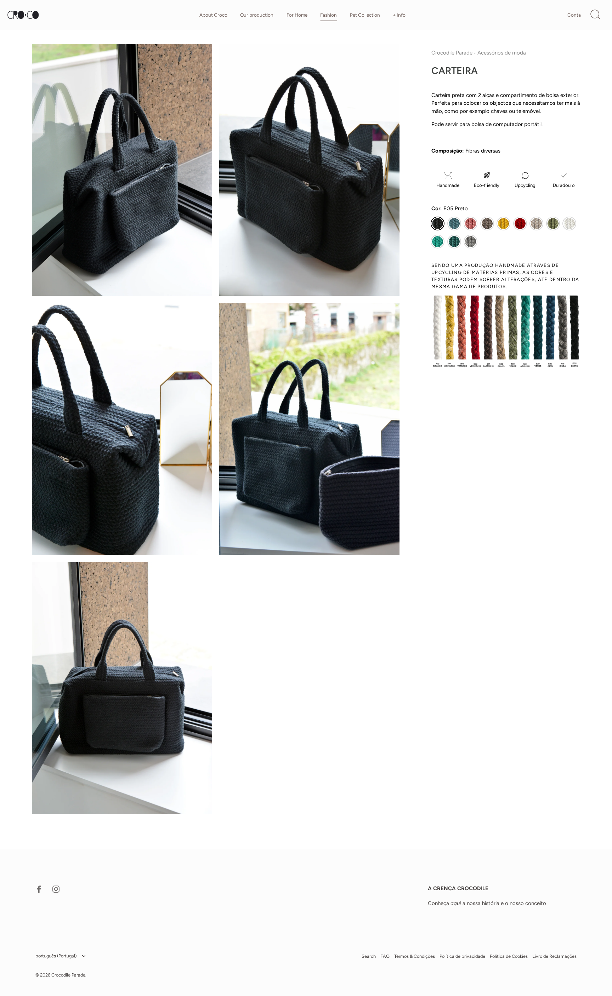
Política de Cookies (509, 956)
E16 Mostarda (503, 223)
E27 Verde (454, 241)
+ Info (399, 15)
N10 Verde (553, 223)
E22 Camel (536, 223)
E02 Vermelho (520, 223)
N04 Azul (454, 223)
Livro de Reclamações (554, 956)
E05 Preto (437, 223)
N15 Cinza (470, 241)
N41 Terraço (470, 223)
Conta (574, 15)
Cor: (449, 209)
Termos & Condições (414, 956)
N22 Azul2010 (437, 241)
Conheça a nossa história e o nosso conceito (487, 903)
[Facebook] (38, 889)
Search (369, 956)
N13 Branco (569, 223)
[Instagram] (56, 889)
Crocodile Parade (451, 53)
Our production (256, 15)
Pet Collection (365, 15)
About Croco (213, 15)
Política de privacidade (462, 956)
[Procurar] (595, 15)
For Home (297, 15)
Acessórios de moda (501, 53)
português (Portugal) (55, 956)
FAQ (385, 956)
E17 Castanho (487, 223)
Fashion (328, 15)
